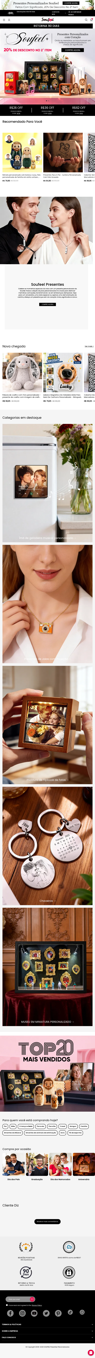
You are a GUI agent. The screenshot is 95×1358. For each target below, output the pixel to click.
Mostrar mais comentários (47, 1221)
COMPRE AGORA (47, 304)
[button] (4, 20)
